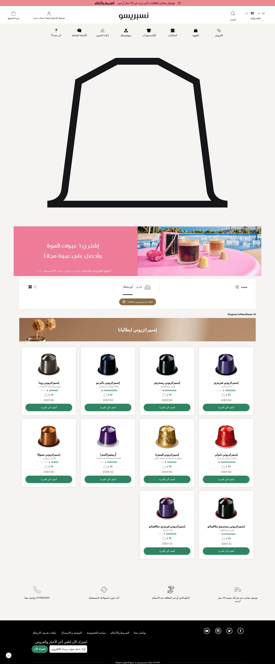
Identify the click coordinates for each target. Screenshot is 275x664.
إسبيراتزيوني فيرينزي (226, 382)
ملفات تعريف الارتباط (44, 632)
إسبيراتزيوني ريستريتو (167, 382)
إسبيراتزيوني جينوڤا (48, 454)
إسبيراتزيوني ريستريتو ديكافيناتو (226, 526)
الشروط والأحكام (104, 3)
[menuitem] (219, 32)
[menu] (137, 32)
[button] (261, 13)
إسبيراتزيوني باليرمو (108, 382)
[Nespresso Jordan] (154, 16)
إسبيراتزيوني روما (49, 382)
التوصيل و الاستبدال (71, 632)
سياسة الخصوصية (96, 632)
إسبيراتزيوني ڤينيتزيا (167, 454)
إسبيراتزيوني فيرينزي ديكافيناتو (167, 526)
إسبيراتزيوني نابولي (226, 454)
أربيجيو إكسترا (108, 454)
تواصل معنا (140, 632)
